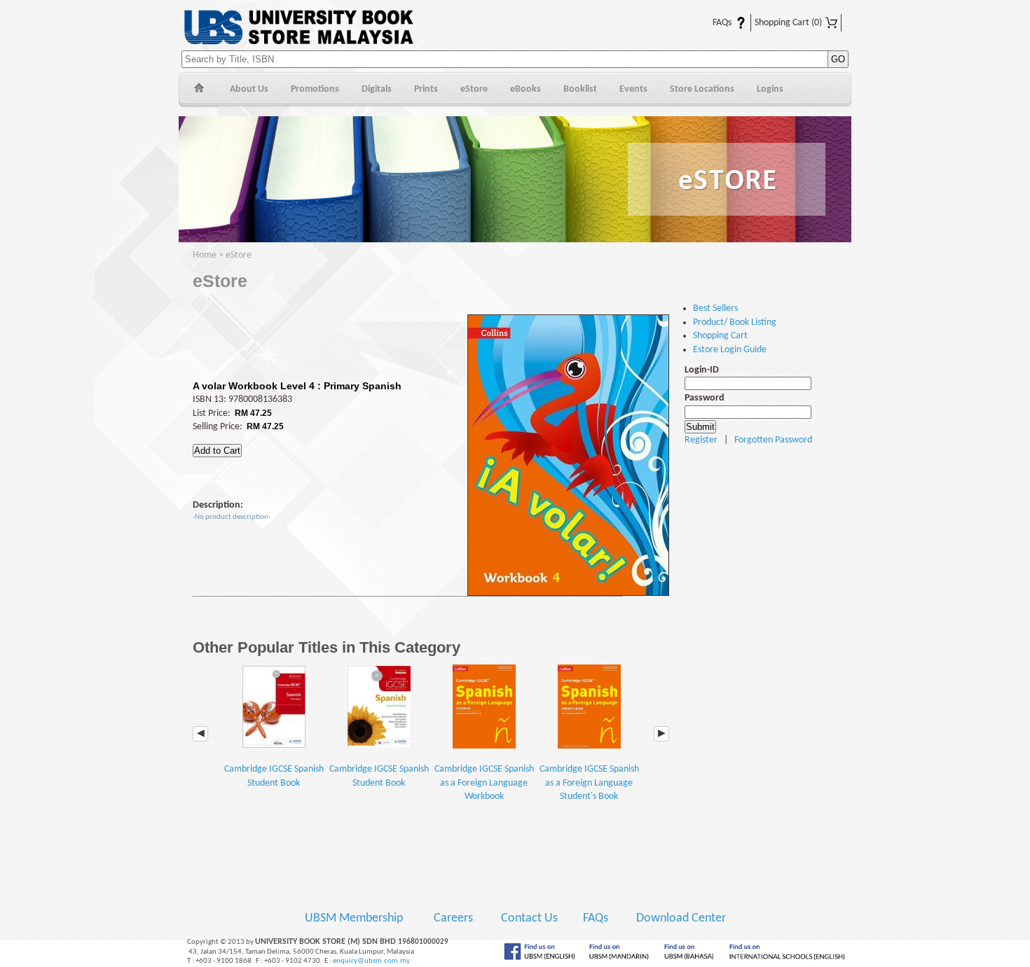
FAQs (714, 23)
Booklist (580, 89)
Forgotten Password (773, 440)
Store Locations (702, 89)
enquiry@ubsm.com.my (371, 961)
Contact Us (531, 918)
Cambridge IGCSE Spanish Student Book (274, 776)
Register (701, 440)
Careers (453, 918)
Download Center (681, 918)
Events (633, 89)
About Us (249, 89)
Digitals (377, 89)
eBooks (525, 89)
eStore (474, 89)
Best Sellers (715, 308)
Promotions (315, 89)
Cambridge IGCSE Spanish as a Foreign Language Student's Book (589, 783)
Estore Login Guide (730, 350)
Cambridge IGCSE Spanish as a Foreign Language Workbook (484, 783)
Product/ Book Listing (734, 322)
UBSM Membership (355, 918)
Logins (770, 89)
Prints (426, 89)
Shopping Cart (788, 23)
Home (199, 90)
